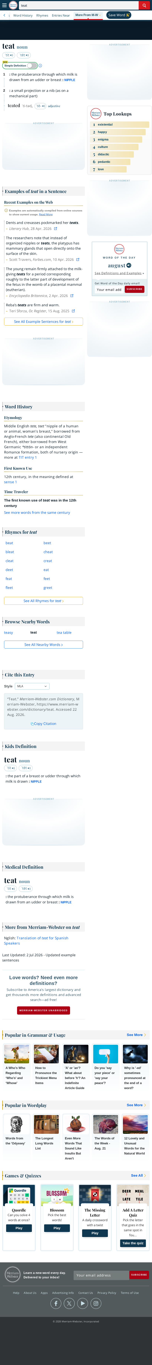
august (117, 265)
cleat (10, 560)
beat (9, 542)
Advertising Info (63, 1293)
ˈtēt (22, 55)
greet (48, 587)
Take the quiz (133, 1243)
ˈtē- (39, 105)
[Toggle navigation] (4, 5)
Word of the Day (119, 257)
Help (16, 1293)
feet (47, 578)
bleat (10, 551)
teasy (8, 632)
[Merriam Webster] (119, 249)
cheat (48, 551)
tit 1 (28, 457)
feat (9, 578)
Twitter (69, 1303)
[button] (88, 15)
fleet (9, 587)
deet (9, 569)
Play (19, 1228)
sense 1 (10, 482)
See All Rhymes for (42, 600)
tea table (64, 632)
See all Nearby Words (42, 644)
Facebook (55, 1303)
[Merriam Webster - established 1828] (13, 5)
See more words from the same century (37, 512)
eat (46, 569)
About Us (30, 1293)
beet (47, 542)
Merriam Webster (12, 1274)
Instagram (95, 1303)
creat (48, 560)
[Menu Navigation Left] (4, 15)
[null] (128, 265)
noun (22, 47)
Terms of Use (130, 1293)
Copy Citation (45, 723)
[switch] (20, 65)
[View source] (56, 228)
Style (8, 686)
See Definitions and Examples (118, 273)
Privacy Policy (107, 1293)
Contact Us (86, 1293)
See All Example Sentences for (42, 321)
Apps (45, 1293)
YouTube (82, 1303)
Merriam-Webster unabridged (43, 1010)
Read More (46, 214)
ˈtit (7, 55)
